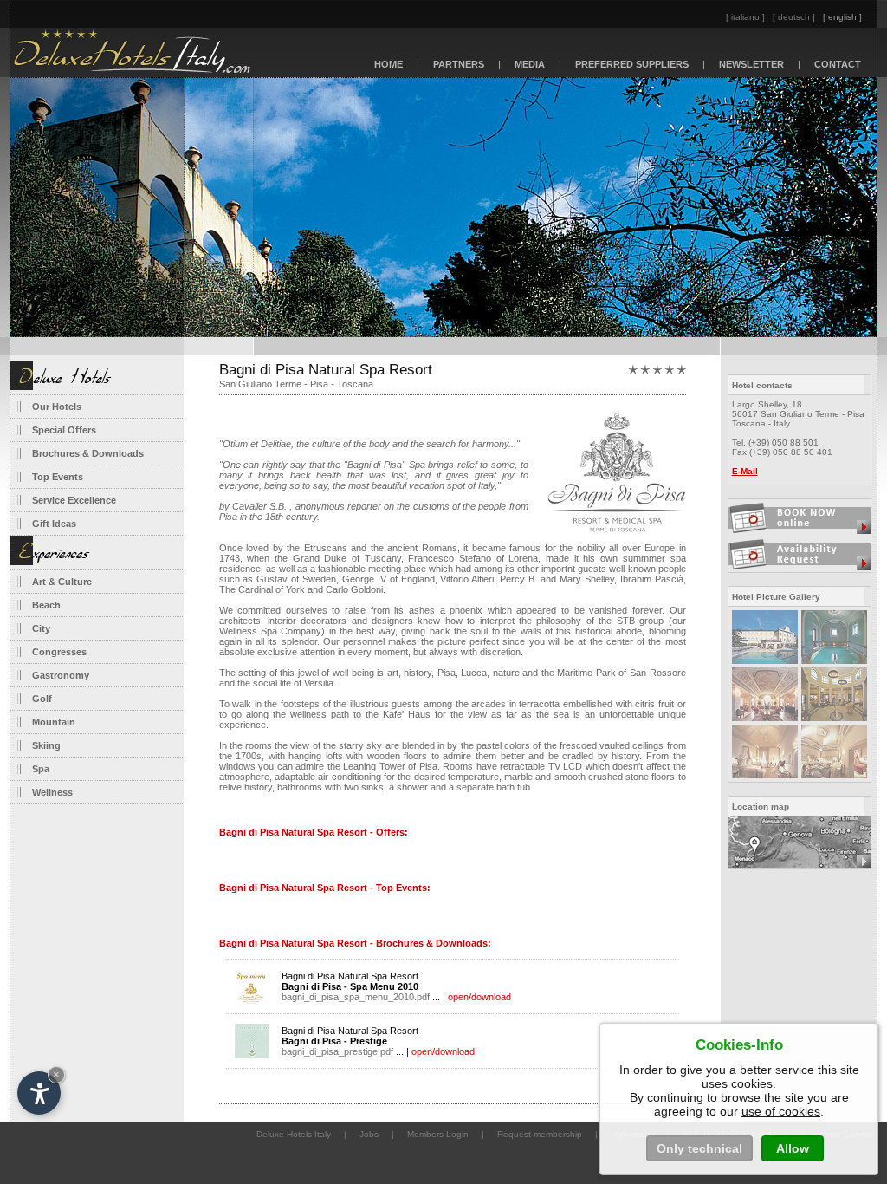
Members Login (438, 1134)
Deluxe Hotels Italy (293, 1134)
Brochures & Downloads (88, 453)
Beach (46, 605)
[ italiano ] (745, 17)
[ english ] (842, 17)
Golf (42, 698)
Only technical (699, 1148)
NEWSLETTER (751, 64)
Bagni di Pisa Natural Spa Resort (356, 986)
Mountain (53, 722)
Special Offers (64, 430)
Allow (792, 1148)
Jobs (369, 1134)
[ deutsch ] (794, 17)
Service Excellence (74, 500)
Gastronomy (60, 675)
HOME (388, 64)
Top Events (57, 477)
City (41, 628)
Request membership (539, 1134)
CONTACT (837, 64)
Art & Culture (62, 581)
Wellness (52, 792)
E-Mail (745, 471)
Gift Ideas (54, 523)
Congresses (59, 652)
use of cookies (780, 1111)
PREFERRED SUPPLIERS (632, 64)
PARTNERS (459, 64)
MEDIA (529, 64)
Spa (40, 769)
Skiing (46, 745)
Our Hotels (56, 406)
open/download (479, 997)
